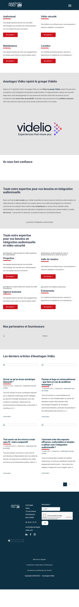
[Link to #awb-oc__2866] (70, 6)
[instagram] (35, 534)
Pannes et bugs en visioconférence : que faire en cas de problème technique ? (58, 369)
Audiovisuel (26, 386)
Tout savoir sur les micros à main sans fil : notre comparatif (20, 430)
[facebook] (31, 534)
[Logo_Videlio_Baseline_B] (39, 109)
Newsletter (46, 505)
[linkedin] (26, 534)
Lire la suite (6, 416)
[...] (13, 408)
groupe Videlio (54, 89)
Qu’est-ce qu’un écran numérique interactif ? (20, 369)
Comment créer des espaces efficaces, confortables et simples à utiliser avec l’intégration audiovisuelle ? (58, 430)
